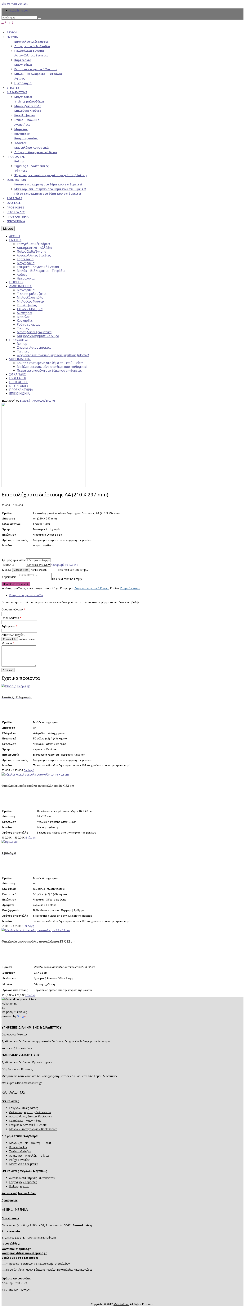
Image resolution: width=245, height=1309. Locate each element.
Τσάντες (44, 1155)
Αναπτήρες (15, 1155)
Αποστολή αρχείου (13, 635)
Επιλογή (29, 770)
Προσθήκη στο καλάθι (16, 584)
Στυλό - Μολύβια (20, 1151)
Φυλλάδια (15, 1112)
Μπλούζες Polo (19, 1143)
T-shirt (47, 1143)
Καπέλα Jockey (18, 1147)
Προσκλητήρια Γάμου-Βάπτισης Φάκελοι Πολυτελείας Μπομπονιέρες (49, 1269)
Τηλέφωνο (9, 626)
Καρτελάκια (16, 1120)
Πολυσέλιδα (43, 1112)
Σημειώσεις (9, 577)
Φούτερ (36, 1143)
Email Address (11, 618)
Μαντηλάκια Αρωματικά (23, 1164)
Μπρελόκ (31, 1155)
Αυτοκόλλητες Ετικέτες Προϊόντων (30, 1116)
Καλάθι (19, 10)
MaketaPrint (9, 1003)
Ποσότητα (13, 564)
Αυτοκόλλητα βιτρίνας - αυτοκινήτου (32, 1178)
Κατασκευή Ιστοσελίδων (19, 1193)
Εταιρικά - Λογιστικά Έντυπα (37, 400)
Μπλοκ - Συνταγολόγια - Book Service (33, 1129)
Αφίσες (28, 1112)
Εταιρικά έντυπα (130, 588)
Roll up (13, 1186)
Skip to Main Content (15, 3)
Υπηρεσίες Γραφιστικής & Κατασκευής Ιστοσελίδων (38, 1263)
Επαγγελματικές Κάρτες (23, 1108)
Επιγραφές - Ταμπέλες (23, 1182)
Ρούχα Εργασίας (19, 1160)
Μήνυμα (8, 643)
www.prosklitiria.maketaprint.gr (24, 1253)
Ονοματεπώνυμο (13, 609)
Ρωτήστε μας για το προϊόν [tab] (26, 595)
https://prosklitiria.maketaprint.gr (22, 1083)
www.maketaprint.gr (16, 1249)
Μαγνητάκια (33, 1120)
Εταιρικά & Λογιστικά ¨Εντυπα (28, 1125)
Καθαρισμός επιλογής (64, 564)
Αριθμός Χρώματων (14, 560)
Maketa (6, 569)
